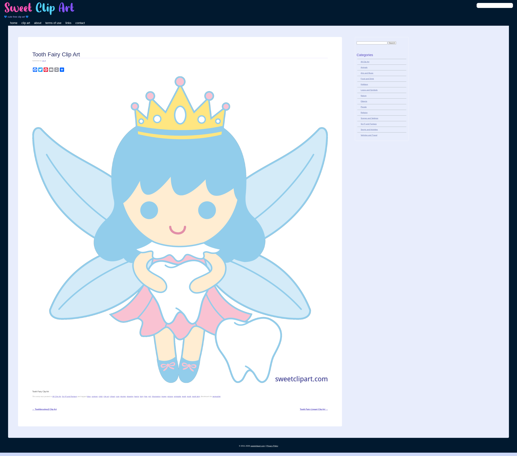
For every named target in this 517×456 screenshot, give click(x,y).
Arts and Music (367, 73)
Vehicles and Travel (369, 135)
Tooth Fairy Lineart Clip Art (314, 409)
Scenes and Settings (369, 118)
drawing (130, 396)
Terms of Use (53, 23)
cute (117, 396)
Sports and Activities (369, 129)
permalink (217, 396)
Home (13, 23)
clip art (106, 396)
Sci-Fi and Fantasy (69, 396)
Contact (80, 23)
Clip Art (25, 23)
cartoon (95, 396)
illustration (156, 396)
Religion (364, 113)
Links (68, 23)
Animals (364, 67)
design (123, 396)
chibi (101, 396)
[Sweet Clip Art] (39, 14)
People (364, 107)
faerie (136, 396)
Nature (363, 96)
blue (89, 396)
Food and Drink (367, 79)
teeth (184, 396)
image (163, 396)
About (37, 23)
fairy (141, 396)
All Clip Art (56, 396)
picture (170, 396)
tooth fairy (196, 396)
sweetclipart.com (258, 446)
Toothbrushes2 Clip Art (44, 409)
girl (149, 396)
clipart (112, 396)
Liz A (44, 60)
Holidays (364, 84)
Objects (364, 101)
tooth (189, 396)
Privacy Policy (272, 446)
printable (177, 396)
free (145, 396)
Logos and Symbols (369, 90)
